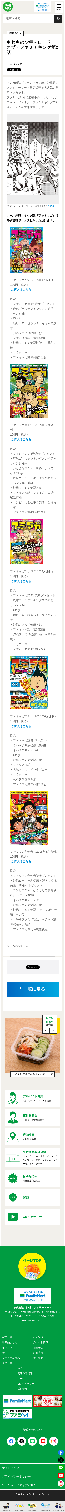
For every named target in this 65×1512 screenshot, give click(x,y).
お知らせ (38, 1347)
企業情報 (38, 1352)
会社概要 (38, 1357)
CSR (20, 1378)
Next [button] (53, 1030)
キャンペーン (40, 1337)
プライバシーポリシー (16, 1476)
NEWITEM (49, 1021)
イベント (7, 1347)
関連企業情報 (25, 1373)
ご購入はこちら (21, 289)
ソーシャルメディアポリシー (20, 1485)
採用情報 (23, 1388)
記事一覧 (7, 1337)
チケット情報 (40, 1342)
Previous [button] (46, 1030)
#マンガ (18, 64)
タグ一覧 (7, 1362)
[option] (32, 1049)
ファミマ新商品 (11, 1357)
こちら (51, 205)
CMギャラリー (26, 1383)
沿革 (20, 1368)
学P (4, 1352)
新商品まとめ (9, 1342)
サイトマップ (10, 1467)
